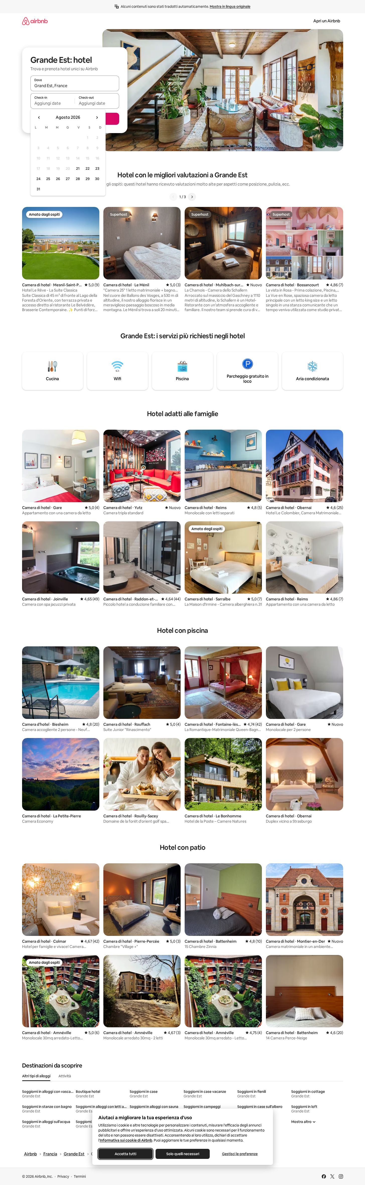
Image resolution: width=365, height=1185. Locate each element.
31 (38, 189)
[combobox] (74, 86)
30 (97, 179)
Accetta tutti (125, 1154)
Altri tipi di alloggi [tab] (36, 1076)
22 (88, 168)
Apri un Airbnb (326, 21)
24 (38, 179)
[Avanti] (192, 197)
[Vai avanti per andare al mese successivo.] (96, 117)
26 (58, 179)
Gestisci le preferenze (240, 1154)
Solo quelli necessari (182, 1154)
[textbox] (52, 103)
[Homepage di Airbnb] (35, 21)
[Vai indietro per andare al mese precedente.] (39, 117)
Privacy (63, 1176)
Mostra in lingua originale (230, 6)
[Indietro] (173, 197)
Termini (80, 1176)
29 (88, 179)
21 (78, 168)
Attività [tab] (64, 1076)
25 (48, 179)
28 (78, 179)
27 (68, 179)
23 (97, 168)
